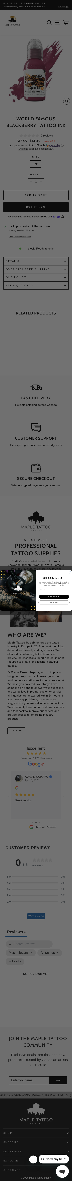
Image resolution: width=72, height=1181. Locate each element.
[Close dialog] (70, 572)
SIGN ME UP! (54, 597)
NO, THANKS (54, 602)
